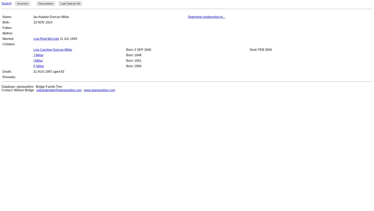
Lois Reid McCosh (46, 38)
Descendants (46, 3)
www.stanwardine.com (99, 90)
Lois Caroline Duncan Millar (53, 49)
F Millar (39, 66)
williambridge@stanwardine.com (59, 90)
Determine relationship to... (206, 17)
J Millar (38, 55)
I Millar (38, 60)
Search (6, 3)
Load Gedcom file (70, 3)
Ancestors (22, 3)
